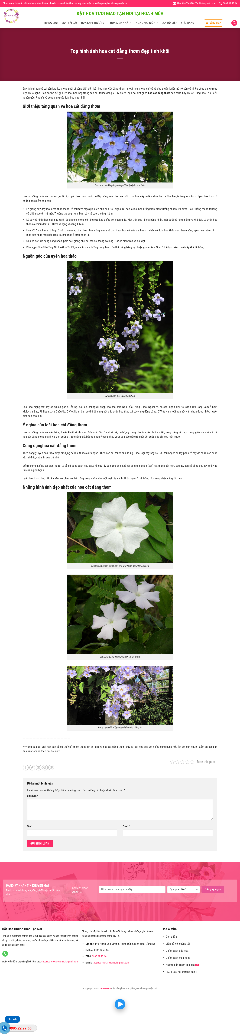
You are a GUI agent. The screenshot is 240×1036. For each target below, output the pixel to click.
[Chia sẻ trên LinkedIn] (51, 767)
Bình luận (32, 795)
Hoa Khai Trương (92, 22)
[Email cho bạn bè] (38, 767)
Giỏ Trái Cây (69, 22)
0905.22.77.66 (99, 956)
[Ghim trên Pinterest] (45, 767)
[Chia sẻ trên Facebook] (26, 767)
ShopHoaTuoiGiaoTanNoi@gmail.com (59, 961)
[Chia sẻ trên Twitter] (32, 767)
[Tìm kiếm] (234, 23)
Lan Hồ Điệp (169, 22)
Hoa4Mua (106, 988)
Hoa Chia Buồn (145, 22)
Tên (29, 826)
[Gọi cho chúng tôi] (5, 954)
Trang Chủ (51, 22)
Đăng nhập (215, 23)
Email (126, 826)
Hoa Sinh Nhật (119, 22)
